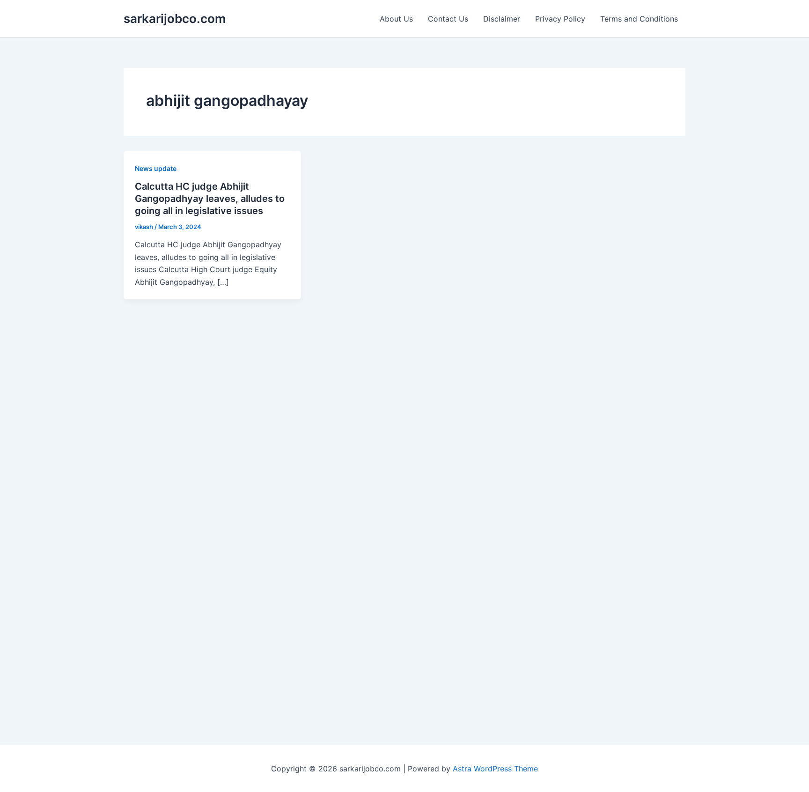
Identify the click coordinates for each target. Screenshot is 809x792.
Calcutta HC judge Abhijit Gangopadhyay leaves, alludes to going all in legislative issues (210, 198)
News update (156, 168)
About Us (396, 18)
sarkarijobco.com (175, 18)
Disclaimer (501, 18)
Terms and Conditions (639, 18)
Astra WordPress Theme (495, 768)
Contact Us (448, 18)
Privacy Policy (560, 18)
